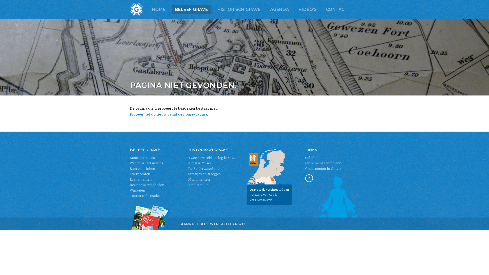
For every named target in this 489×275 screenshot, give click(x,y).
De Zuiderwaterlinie (203, 169)
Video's (308, 9)
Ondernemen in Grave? (323, 169)
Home (158, 9)
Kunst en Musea (142, 158)
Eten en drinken (142, 169)
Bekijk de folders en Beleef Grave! (212, 224)
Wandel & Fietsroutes (146, 163)
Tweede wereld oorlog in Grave (212, 158)
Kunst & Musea (200, 163)
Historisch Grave (239, 9)
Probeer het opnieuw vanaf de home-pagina (168, 114)
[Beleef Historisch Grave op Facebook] (309, 178)
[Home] (136, 9)
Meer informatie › (262, 200)
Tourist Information (145, 196)
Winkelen (137, 190)
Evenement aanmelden (323, 163)
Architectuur (198, 185)
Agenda (279, 9)
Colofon (311, 158)
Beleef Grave (191, 9)
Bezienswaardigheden (147, 185)
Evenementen (141, 179)
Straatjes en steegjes (204, 174)
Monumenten (199, 179)
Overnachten (140, 174)
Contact (337, 9)
